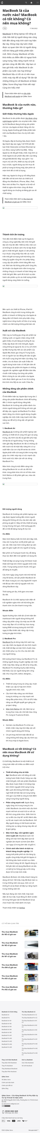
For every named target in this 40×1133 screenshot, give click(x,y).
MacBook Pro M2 (7, 1038)
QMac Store (5, 1077)
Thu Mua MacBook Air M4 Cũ (29, 1035)
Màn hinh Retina (12, 709)
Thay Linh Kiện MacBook (9, 1060)
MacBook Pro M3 (7, 1041)
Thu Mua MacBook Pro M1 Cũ (29, 1040)
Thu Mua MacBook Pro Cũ (29, 1018)
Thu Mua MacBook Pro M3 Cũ (29, 1049)
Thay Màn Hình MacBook (9, 1063)
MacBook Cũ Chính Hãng (9, 1012)
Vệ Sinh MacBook (27, 1066)
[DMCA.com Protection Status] (20, 1106)
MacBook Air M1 (7, 1021)
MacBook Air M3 (7, 1026)
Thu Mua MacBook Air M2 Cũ (29, 1026)
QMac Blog (5, 1088)
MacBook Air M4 (7, 1029)
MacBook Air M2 (7, 1023)
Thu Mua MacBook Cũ (28, 1012)
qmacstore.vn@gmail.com (11, 1104)
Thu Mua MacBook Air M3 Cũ (29, 1030)
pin (31, 526)
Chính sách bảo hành (8, 1082)
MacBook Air (8, 432)
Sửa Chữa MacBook (27, 1063)
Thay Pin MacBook (7, 1066)
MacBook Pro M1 (7, 1035)
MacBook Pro (8, 642)
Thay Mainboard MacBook (9, 1069)
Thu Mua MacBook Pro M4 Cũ (29, 1054)
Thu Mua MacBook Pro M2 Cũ (29, 1044)
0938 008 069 (11, 1111)
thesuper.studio (33, 1130)
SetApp (22, 908)
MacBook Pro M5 (7, 1047)
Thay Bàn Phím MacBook (9, 1071)
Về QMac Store (6, 1079)
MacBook (7, 34)
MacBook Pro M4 (7, 1044)
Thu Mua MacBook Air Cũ (29, 1015)
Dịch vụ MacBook (27, 1060)
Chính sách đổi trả (7, 1085)
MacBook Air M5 (7, 1032)
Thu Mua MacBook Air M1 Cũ (29, 1021)
